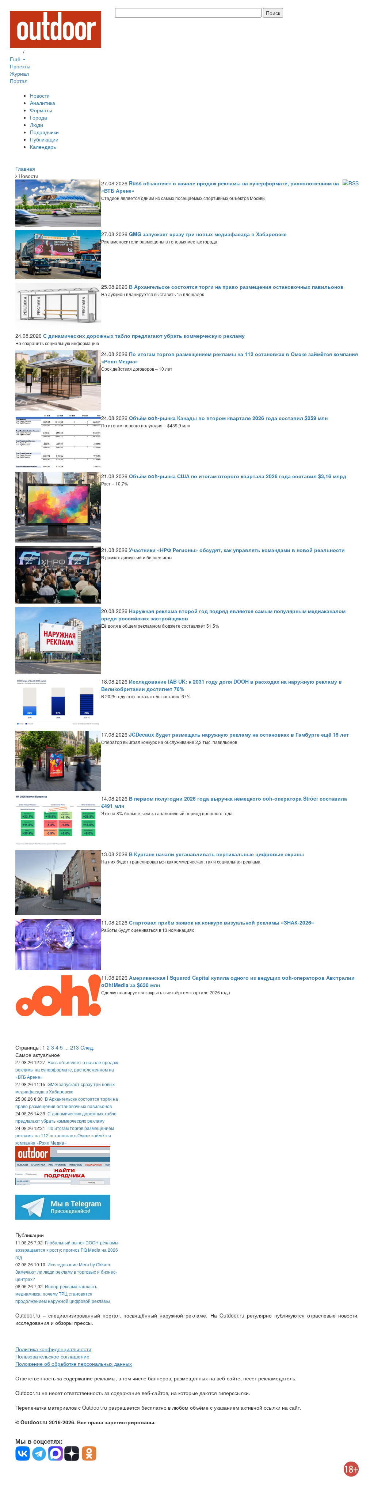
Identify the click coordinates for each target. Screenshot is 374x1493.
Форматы (41, 110)
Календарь (43, 146)
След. (87, 1047)
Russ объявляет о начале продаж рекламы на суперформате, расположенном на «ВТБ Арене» (66, 1069)
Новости (40, 95)
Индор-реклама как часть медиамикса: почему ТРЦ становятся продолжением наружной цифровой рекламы (62, 1293)
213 (74, 1047)
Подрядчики (44, 132)
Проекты (20, 66)
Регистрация (41, 51)
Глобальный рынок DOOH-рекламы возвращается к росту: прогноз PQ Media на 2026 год (66, 1249)
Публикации (44, 139)
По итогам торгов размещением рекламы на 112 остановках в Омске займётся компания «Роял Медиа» (64, 1135)
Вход (16, 51)
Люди (36, 124)
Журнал (19, 73)
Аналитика (42, 102)
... (66, 1047)
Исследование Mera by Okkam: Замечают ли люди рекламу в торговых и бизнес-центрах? (66, 1271)
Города (38, 117)
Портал (18, 80)
